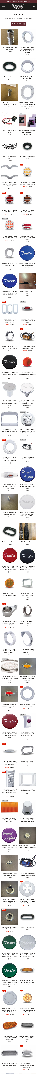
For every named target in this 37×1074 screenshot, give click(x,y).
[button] (34, 6)
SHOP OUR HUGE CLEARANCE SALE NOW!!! (18, 1)
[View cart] (34, 6)
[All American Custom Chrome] (18, 6)
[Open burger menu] (3, 6)
